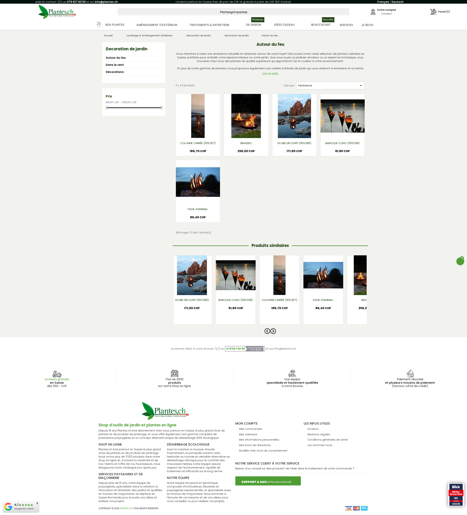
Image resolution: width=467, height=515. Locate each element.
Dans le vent (115, 65)
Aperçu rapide (193, 132)
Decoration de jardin (126, 49)
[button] (110, 25)
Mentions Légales (318, 434)
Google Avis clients (24, 508)
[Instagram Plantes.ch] (297, 480)
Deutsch (398, 2)
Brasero (246, 143)
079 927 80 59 (76, 2)
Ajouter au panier (198, 152)
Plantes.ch (126, 508)
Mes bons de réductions (255, 445)
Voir (209, 132)
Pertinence (330, 85)
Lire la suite (270, 73)
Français (383, 2)
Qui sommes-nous (319, 445)
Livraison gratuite (57, 379)
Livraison (313, 429)
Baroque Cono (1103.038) (342, 143)
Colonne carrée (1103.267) (198, 143)
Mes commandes (250, 429)
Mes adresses (248, 434)
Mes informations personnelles (259, 440)
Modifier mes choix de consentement (263, 450)
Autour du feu (116, 58)
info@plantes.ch (106, 2)
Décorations (115, 72)
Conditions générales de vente (327, 440)
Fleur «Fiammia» (198, 209)
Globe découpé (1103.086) (294, 143)
